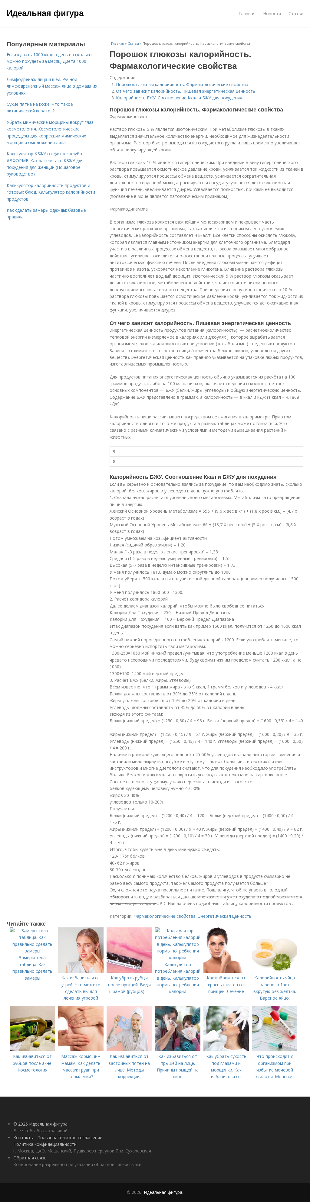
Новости (272, 13)
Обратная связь (30, 1158)
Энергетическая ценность (225, 916)
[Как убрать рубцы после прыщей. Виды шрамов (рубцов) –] (129, 971)
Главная (247, 13)
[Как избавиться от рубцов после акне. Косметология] (32, 1049)
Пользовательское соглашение (69, 1137)
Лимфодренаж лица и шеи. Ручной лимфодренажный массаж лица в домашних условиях (52, 86)
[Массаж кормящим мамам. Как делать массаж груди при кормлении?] (81, 1049)
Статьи (296, 13)
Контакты (23, 1137)
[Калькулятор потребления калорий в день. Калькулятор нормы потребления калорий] (177, 957)
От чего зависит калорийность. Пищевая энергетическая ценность (185, 91)
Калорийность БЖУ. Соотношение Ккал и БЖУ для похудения (179, 98)
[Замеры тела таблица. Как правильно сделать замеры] (32, 951)
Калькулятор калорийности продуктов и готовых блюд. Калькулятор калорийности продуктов (51, 192)
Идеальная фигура (45, 12)
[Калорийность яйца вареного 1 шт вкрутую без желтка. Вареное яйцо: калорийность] (274, 971)
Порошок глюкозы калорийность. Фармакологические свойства (182, 84)
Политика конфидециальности (45, 1144)
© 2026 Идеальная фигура (40, 1124)
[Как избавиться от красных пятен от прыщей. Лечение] (226, 971)
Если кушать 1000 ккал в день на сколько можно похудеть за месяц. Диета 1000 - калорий (49, 61)
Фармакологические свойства (165, 916)
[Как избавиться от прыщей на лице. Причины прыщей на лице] (177, 1049)
